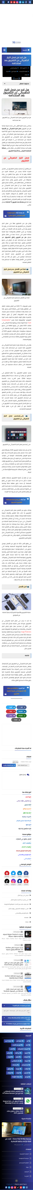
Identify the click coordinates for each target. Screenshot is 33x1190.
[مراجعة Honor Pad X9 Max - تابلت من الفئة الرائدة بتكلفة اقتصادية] (16, 1129)
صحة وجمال (25, 1065)
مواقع (9, 1069)
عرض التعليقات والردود (8, 765)
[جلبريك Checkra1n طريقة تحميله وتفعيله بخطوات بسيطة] (28, 934)
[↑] (16, 1180)
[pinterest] (11, 2)
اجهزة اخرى (14, 71)
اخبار (27, 1045)
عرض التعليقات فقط (22, 765)
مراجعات (14, 1065)
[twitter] (20, 2)
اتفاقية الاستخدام (24, 1163)
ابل (27, 1041)
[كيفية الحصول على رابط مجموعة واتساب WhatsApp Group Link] (28, 1101)
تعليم (17, 1057)
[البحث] (3, 2)
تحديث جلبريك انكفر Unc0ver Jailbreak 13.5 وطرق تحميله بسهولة (14, 949)
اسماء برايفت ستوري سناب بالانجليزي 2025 (15, 1112)
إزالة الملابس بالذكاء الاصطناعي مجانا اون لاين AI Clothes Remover (13, 1092)
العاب (11, 1049)
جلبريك (26, 1061)
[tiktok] (18, 1187)
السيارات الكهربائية (23, 1049)
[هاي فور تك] (16, 42)
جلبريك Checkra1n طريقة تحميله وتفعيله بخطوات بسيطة (13, 935)
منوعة (18, 1069)
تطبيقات (26, 1057)
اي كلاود (17, 1053)
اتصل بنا (27, 1176)
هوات (17, 1073)
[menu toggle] (29, 2)
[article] (16, 730)
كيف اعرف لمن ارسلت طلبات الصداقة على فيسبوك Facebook (13, 990)
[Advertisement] (16, 23)
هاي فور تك (9, 1184)
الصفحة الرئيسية (23, 71)
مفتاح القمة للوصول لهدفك (23, 851)
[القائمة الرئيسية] (4, 49)
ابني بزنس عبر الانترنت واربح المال (20, 900)
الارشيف (26, 1171)
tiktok (27, 922)
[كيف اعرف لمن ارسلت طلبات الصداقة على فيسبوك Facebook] (28, 989)
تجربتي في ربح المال (23, 895)
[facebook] (26, 2)
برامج (8, 1053)
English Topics (16, 1077)
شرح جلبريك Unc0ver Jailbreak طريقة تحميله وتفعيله (14, 976)
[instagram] (17, 2)
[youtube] (14, 2)
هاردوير (26, 1073)
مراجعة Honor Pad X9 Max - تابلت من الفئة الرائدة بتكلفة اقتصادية (18, 1140)
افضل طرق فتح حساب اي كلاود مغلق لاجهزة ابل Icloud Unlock (13, 963)
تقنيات (7, 71)
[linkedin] (23, 2)
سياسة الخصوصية (24, 1158)
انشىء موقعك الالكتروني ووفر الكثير (18, 908)
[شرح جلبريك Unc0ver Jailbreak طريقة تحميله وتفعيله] (28, 975)
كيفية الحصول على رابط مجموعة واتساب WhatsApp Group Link (13, 1102)
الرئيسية (25, 50)
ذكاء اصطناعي (16, 1061)
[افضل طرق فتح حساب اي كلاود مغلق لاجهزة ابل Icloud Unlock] (28, 962)
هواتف (9, 1073)
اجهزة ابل (19, 1041)
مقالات (25, 75)
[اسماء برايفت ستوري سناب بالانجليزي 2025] (28, 1110)
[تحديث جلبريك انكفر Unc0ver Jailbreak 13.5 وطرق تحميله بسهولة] (28, 947)
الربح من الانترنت (16, 1045)
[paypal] (8, 2)
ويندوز (26, 1077)
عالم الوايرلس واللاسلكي (22, 913)
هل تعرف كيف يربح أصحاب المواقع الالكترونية (16, 904)
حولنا (27, 1167)
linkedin (26, 917)
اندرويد (26, 1053)
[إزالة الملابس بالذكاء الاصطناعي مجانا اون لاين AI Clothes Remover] (28, 1091)
